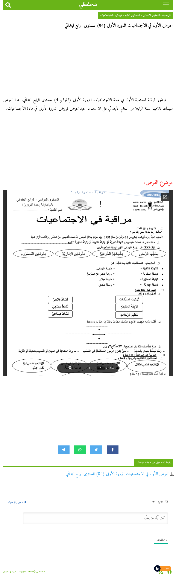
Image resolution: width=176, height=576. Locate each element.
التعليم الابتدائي (151, 15)
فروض (118, 15)
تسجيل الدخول (16, 502)
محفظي (88, 4)
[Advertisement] (88, 64)
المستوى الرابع (132, 15)
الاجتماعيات (106, 15)
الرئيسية (166, 15)
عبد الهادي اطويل (11, 571)
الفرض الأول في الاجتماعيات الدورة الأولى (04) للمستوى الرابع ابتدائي (117, 474)
